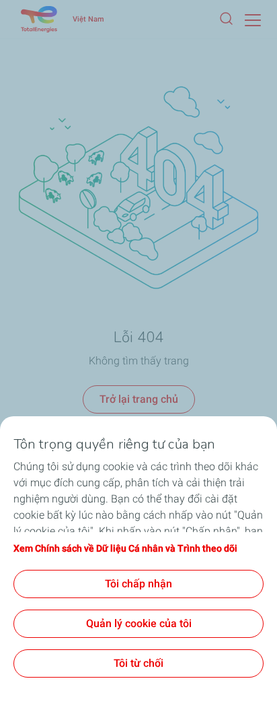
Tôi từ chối (138, 663)
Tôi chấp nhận (138, 583)
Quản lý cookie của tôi (139, 623)
